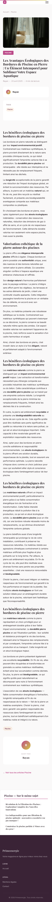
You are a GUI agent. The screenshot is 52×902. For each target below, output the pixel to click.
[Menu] (46, 2)
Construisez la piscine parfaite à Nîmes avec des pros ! (25, 827)
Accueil (6, 12)
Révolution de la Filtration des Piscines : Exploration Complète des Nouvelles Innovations (23, 807)
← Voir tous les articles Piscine (17, 772)
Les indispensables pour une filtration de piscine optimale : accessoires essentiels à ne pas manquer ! (25, 818)
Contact (6, 886)
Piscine (14, 12)
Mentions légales (9, 882)
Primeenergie (11, 850)
